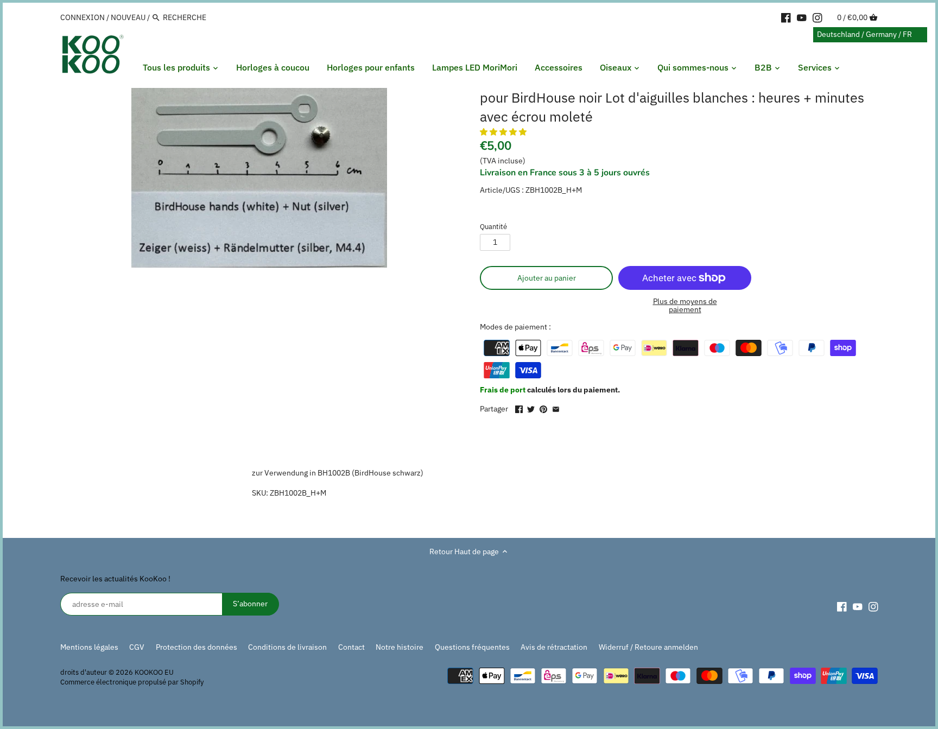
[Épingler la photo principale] (543, 408)
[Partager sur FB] (519, 408)
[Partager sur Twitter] (531, 408)
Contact (351, 647)
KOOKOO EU (154, 672)
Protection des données (196, 647)
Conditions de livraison (287, 647)
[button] (504, 132)
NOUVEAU (128, 17)
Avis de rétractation (554, 647)
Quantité (493, 227)
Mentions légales (89, 647)
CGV (136, 647)
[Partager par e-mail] (556, 408)
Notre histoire (399, 647)
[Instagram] (817, 17)
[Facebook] (786, 17)
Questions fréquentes (472, 647)
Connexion (82, 17)
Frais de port (503, 390)
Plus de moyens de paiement (685, 305)
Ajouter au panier (546, 278)
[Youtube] (802, 17)
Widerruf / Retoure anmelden (648, 647)
